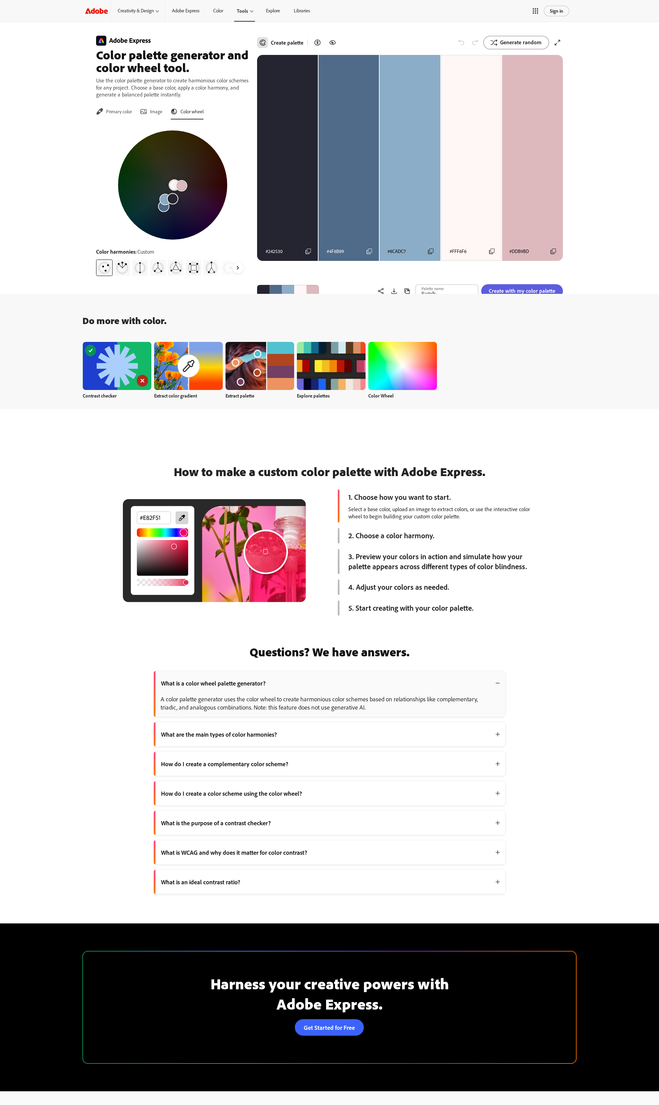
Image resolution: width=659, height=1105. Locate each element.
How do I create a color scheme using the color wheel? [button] (231, 793)
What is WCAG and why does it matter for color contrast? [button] (234, 852)
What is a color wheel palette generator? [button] (213, 683)
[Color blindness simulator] (332, 42)
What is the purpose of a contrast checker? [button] (216, 823)
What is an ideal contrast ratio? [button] (200, 882)
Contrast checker (100, 396)
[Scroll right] (237, 267)
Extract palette (240, 396)
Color (218, 11)
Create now (117, 366)
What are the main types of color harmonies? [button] (219, 734)
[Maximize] (557, 42)
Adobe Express (185, 11)
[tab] (114, 111)
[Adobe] (96, 11)
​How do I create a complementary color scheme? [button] (224, 764)
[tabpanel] (172, 200)
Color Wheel (381, 396)
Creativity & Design (136, 11)
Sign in (556, 11)
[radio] (104, 268)
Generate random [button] (521, 42)
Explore (273, 11)
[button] (535, 10)
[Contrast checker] (317, 42)
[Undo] (461, 42)
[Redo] (475, 42)
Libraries (302, 11)
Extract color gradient (175, 396)
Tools (242, 11)
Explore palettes (313, 396)
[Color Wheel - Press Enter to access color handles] (173, 185)
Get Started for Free (329, 1027)
